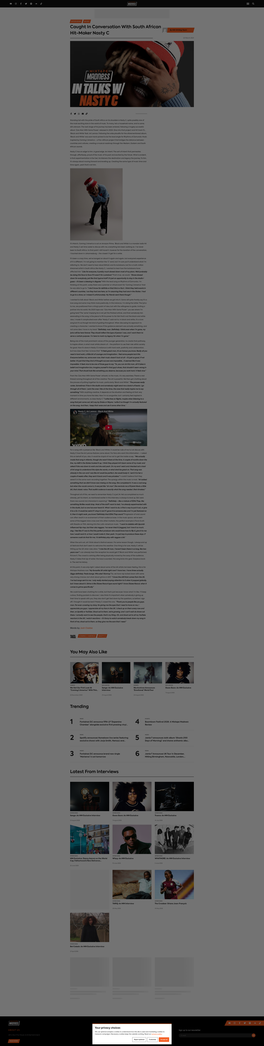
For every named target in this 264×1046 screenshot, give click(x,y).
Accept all (164, 1039)
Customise (152, 1039)
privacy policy (157, 1034)
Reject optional (139, 1039)
